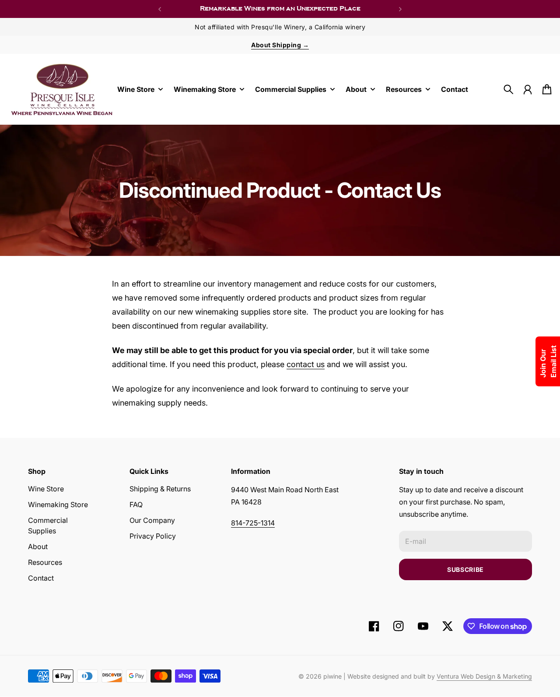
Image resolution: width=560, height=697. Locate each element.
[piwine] (62, 89)
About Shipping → (280, 45)
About (38, 546)
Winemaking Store (58, 504)
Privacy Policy (153, 536)
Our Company (152, 520)
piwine (332, 676)
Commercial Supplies (48, 525)
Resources (45, 562)
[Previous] (159, 9)
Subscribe (465, 569)
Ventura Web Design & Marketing (484, 676)
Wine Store (46, 488)
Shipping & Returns (160, 488)
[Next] (400, 9)
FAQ (136, 504)
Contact (41, 578)
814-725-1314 (253, 522)
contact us (306, 364)
